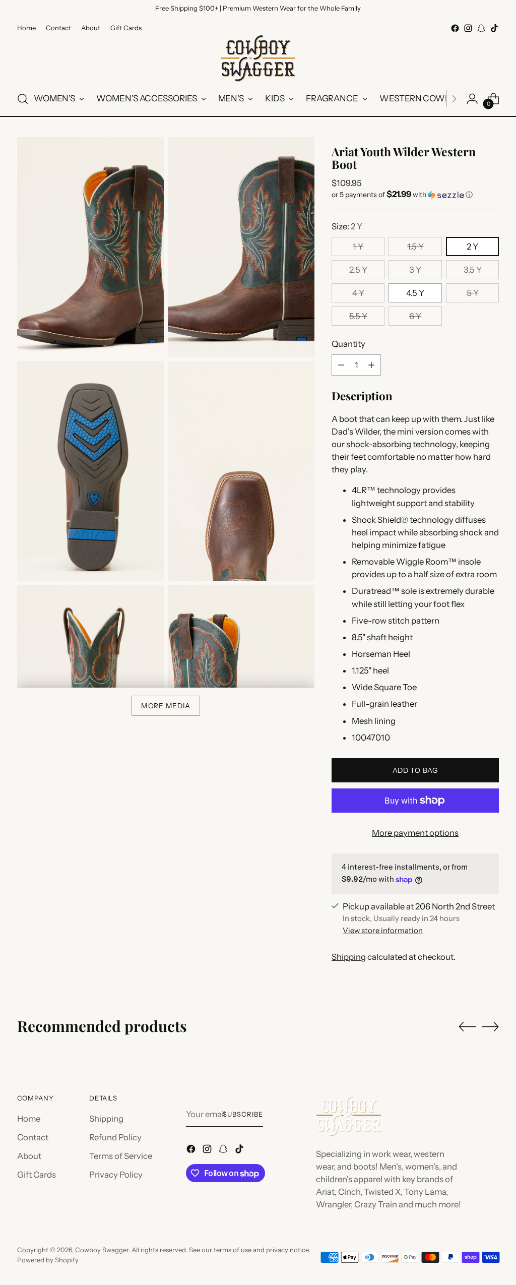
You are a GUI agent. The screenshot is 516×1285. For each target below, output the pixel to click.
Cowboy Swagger (101, 1250)
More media (165, 706)
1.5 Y (415, 246)
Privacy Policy (116, 1175)
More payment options (415, 833)
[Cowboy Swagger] (258, 58)
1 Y (358, 246)
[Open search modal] (23, 99)
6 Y (415, 316)
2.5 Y (358, 270)
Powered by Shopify (48, 1260)
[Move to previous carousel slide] (467, 1026)
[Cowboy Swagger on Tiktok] (494, 28)
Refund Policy (115, 1137)
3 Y (415, 270)
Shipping (349, 957)
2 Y (472, 246)
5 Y (473, 293)
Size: (347, 226)
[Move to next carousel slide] (490, 1026)
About (29, 1156)
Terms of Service (120, 1156)
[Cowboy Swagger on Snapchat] (481, 28)
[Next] (454, 99)
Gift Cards (36, 1175)
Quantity (348, 344)
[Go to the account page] (472, 99)
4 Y (358, 293)
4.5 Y (415, 293)
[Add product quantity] (371, 365)
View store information (383, 930)
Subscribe (243, 1114)
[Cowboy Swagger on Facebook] (455, 28)
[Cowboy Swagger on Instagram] (468, 28)
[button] (415, 195)
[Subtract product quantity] (341, 365)
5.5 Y (358, 316)
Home (28, 1119)
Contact (32, 1137)
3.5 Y (473, 270)
